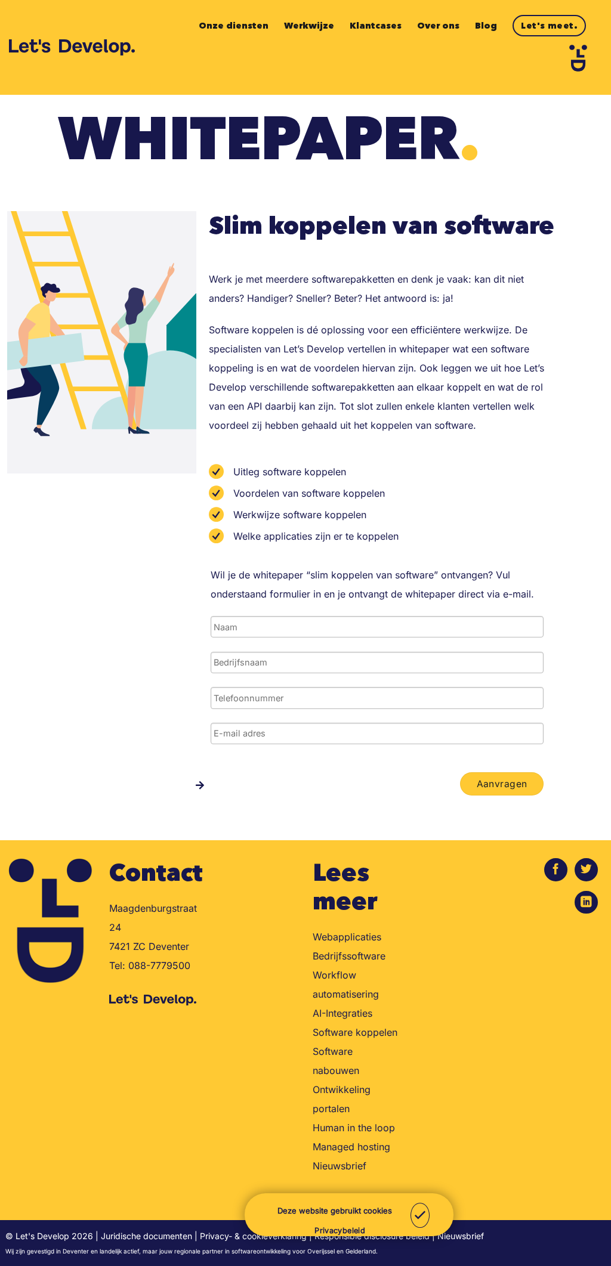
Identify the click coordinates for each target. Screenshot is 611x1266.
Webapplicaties (347, 937)
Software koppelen (355, 1032)
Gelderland (360, 1251)
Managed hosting (351, 1147)
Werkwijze (309, 25)
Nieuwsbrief (339, 1166)
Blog (486, 25)
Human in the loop (354, 1128)
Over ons (438, 25)
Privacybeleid (339, 1230)
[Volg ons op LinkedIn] (586, 902)
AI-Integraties (342, 1013)
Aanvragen (502, 784)
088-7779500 (159, 965)
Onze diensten (234, 25)
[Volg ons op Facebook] (555, 869)
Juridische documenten (146, 1236)
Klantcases (376, 25)
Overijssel (321, 1251)
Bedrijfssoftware (349, 956)
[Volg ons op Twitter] (586, 869)
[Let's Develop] (72, 47)
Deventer (76, 1251)
